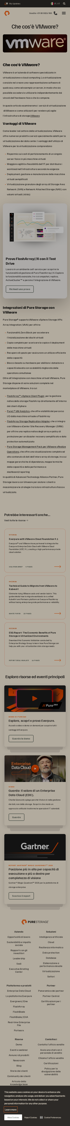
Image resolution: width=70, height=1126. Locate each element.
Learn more (11, 1109)
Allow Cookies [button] (13, 1117)
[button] (50, 1117)
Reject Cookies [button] (30, 1117)
